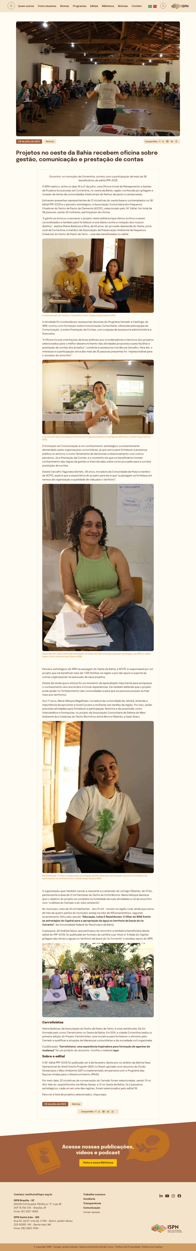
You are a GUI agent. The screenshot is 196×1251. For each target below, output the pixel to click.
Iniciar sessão (91, 1212)
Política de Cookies (152, 1247)
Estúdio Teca (106, 1247)
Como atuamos (47, 6)
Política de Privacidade (127, 1247)
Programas (79, 6)
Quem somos (26, 6)
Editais (94, 6)
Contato (137, 6)
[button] (163, 141)
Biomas (64, 6)
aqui (116, 1050)
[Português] (150, 6)
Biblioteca (108, 6)
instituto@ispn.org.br (38, 1194)
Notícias (123, 6)
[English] (155, 6)
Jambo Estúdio (70, 1247)
